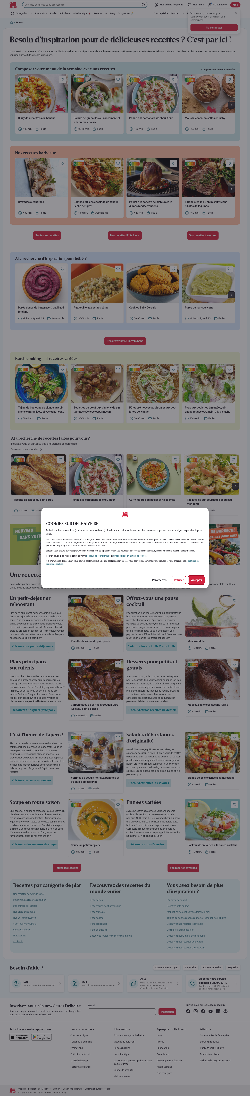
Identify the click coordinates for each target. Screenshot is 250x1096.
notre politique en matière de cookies (129, 556)
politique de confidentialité (98, 556)
